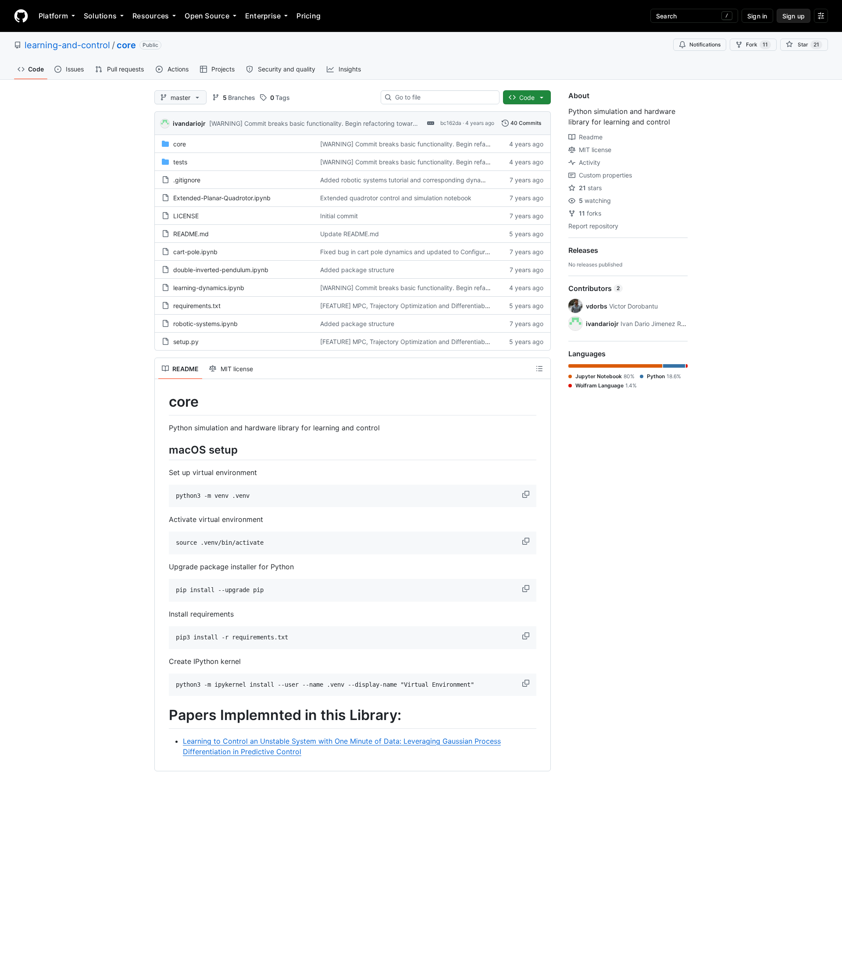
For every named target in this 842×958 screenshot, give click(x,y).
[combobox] (443, 97)
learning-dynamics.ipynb (208, 287)
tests (180, 162)
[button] (527, 494)
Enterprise (263, 15)
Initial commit (339, 216)
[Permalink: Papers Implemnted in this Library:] (163, 716)
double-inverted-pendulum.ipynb (220, 269)
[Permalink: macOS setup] (163, 450)
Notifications (705, 44)
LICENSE (186, 216)
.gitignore (186, 180)
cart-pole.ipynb (195, 251)
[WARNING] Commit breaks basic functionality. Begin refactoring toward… (315, 123)
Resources (150, 15)
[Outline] (539, 369)
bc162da (450, 123)
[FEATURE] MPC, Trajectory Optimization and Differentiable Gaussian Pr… (425, 305)
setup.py (186, 341)
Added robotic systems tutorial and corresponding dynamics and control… (426, 180)
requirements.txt (197, 305)
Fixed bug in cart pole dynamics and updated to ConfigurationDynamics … (427, 251)
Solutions (100, 15)
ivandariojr (189, 123)
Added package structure (357, 269)
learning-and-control (67, 45)
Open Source (207, 15)
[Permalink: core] (163, 402)
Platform (53, 15)
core (126, 45)
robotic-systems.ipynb (205, 323)
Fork (757, 44)
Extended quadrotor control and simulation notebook (395, 198)
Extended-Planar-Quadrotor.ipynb (222, 198)
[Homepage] (21, 16)
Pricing (308, 15)
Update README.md (349, 234)
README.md (191, 234)
